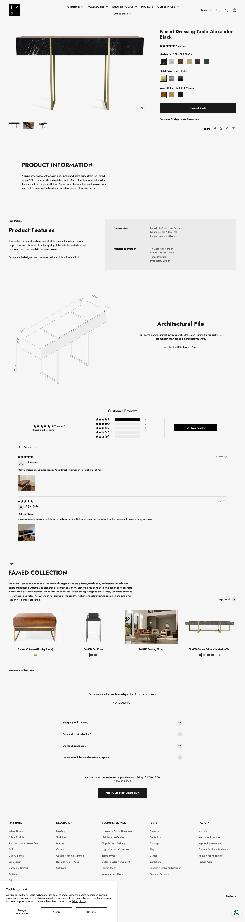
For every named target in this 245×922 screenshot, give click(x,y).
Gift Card (61, 868)
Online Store (121, 13)
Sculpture (61, 837)
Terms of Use (108, 855)
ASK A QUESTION (122, 702)
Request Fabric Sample (211, 855)
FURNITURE (73, 6)
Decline (91, 912)
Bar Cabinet (15, 862)
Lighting (60, 831)
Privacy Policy (79, 901)
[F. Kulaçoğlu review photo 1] (26, 483)
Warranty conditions (112, 874)
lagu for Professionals (210, 843)
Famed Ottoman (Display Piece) (35, 649)
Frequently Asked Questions (117, 831)
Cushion (60, 849)
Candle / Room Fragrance (70, 855)
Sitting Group (16, 831)
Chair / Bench (16, 855)
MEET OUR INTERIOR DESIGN (123, 792)
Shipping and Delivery (114, 843)
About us (154, 831)
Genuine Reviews (159, 874)
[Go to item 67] (28, 126)
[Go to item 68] (43, 126)
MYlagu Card (205, 862)
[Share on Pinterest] (227, 129)
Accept (56, 912)
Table (11, 849)
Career (153, 855)
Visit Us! (203, 831)
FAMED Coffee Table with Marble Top (209, 649)
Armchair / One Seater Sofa (23, 843)
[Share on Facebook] (215, 129)
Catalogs (154, 843)
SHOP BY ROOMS (122, 6)
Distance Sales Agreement (116, 862)
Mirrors (60, 843)
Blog (152, 849)
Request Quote (198, 108)
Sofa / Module (16, 837)
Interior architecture (209, 837)
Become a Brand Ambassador (165, 868)
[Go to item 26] (14, 126)
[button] (167, 46)
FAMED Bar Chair (93, 649)
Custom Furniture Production (214, 849)
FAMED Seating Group (151, 649)
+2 (219, 655)
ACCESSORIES (96, 6)
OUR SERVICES (166, 6)
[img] (25, 457)
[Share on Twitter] (221, 129)
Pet (10, 880)
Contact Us (155, 837)
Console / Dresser (18, 868)
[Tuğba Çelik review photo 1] (26, 532)
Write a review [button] (196, 428)
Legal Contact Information (115, 849)
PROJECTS (147, 6)
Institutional (156, 862)
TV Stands (14, 874)
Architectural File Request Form (180, 347)
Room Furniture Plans (67, 862)
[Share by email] (233, 129)
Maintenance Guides (113, 837)
